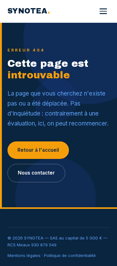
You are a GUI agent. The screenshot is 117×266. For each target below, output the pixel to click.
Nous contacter (36, 173)
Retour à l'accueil (38, 150)
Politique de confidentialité (70, 255)
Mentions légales (24, 255)
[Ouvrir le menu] (103, 11)
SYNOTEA (28, 11)
